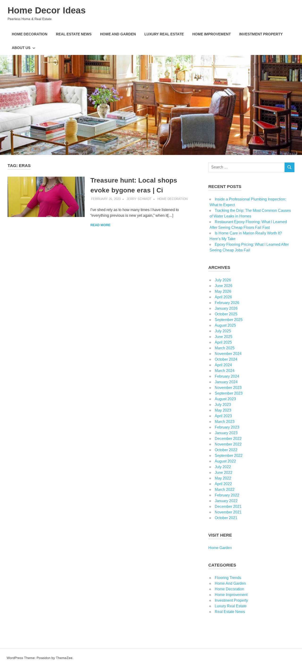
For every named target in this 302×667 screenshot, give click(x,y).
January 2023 (226, 433)
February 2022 (227, 495)
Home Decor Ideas (47, 10)
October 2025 (226, 314)
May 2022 (223, 478)
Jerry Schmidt (138, 199)
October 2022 (226, 450)
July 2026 (223, 280)
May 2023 (223, 410)
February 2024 (227, 376)
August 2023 (225, 399)
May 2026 (223, 291)
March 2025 (225, 348)
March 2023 (225, 422)
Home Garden (220, 548)
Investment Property (261, 34)
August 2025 (225, 325)
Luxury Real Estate (164, 34)
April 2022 (223, 484)
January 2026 (226, 308)
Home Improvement (211, 34)
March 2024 (225, 371)
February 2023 (227, 427)
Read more (100, 225)
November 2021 (228, 512)
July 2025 (223, 331)
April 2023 (223, 416)
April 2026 (223, 297)
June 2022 (223, 473)
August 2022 (225, 461)
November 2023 (228, 388)
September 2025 (229, 320)
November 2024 (228, 354)
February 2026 (227, 303)
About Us (21, 48)
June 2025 (223, 337)
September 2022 (229, 456)
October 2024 (226, 359)
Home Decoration (29, 34)
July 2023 (223, 405)
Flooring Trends (228, 578)
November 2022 (228, 444)
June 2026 (223, 286)
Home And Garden (118, 34)
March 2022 (225, 490)
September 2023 (229, 393)
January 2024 (226, 382)
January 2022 (226, 501)
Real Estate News (74, 34)
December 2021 (228, 506)
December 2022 (228, 439)
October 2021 (226, 518)
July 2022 (223, 467)
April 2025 (223, 342)
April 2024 (223, 365)
